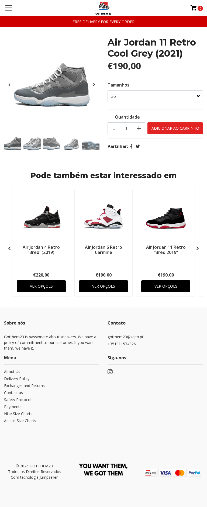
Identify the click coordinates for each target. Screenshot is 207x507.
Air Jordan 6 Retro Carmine (103, 249)
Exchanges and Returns (24, 385)
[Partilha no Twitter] (138, 146)
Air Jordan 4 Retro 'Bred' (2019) (41, 249)
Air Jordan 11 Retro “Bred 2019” (166, 249)
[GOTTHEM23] (103, 8)
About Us (12, 371)
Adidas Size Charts (20, 420)
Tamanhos (118, 85)
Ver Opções (41, 286)
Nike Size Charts (18, 413)
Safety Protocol (17, 399)
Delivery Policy (16, 378)
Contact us (13, 392)
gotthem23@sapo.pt (125, 336)
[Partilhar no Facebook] (131, 146)
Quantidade (127, 117)
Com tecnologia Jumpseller (34, 477)
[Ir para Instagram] (110, 373)
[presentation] (9, 84)
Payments (13, 406)
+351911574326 (122, 343)
